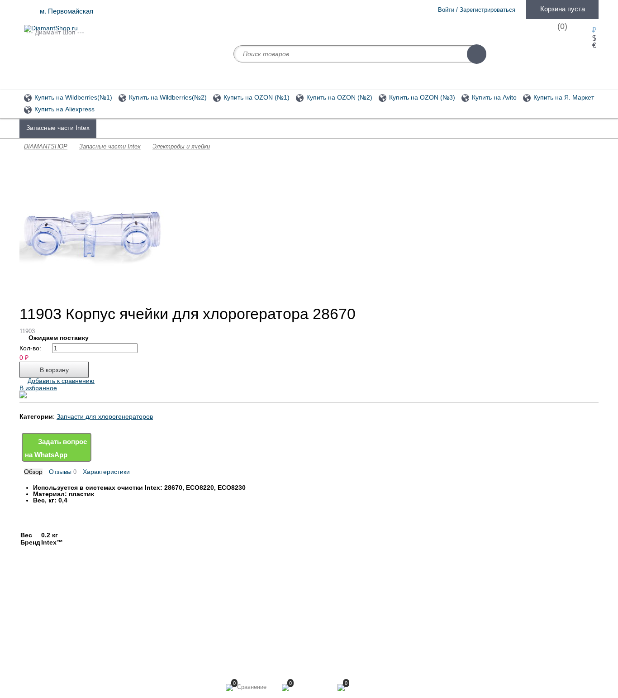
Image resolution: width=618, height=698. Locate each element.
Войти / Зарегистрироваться (476, 9)
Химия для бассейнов (135, 127)
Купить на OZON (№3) (421, 97)
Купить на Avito (493, 97)
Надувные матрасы (304, 127)
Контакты (36, 641)
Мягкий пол (148, 611)
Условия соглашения (52, 631)
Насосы (358, 127)
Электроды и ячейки (181, 146)
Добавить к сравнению (61, 380)
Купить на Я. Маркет (563, 97)
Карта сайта (257, 618)
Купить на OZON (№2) (338, 97)
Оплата (34, 621)
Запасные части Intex (58, 127)
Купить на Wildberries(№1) (72, 97)
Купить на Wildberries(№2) (167, 97)
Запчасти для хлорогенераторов (105, 416)
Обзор (33, 472)
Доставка (36, 611)
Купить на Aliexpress (64, 109)
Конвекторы (149, 641)
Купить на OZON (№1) (256, 97)
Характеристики (106, 472)
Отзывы (62, 472)
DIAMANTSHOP (45, 146)
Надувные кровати (158, 631)
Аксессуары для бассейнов (222, 127)
